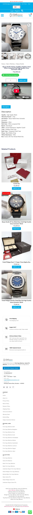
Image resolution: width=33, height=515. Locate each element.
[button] (28, 25)
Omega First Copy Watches (10, 494)
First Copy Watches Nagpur (9, 448)
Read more (16, 228)
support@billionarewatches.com (11, 380)
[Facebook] (4, 387)
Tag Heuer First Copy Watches (10, 497)
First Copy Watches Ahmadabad (10, 437)
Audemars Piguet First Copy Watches (12, 468)
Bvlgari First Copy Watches (23, 497)
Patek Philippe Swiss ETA (9, 479)
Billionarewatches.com (9, 506)
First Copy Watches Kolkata (9, 440)
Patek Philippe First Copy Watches (11, 471)
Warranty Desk (6, 414)
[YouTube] (13, 387)
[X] (10, 387)
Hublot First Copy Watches (16, 499)
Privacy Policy (6, 400)
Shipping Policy (6, 409)
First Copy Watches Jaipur (9, 451)
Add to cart (23, 80)
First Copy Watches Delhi (9, 426)
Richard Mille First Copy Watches (10, 474)
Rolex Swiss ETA (7, 477)
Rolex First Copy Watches (9, 463)
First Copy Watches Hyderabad (10, 443)
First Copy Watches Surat (9, 434)
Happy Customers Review (9, 419)
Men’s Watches (10, 64)
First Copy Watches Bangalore (10, 429)
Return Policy (6, 403)
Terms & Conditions (7, 411)
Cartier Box (16, 183)
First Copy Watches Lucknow (10, 445)
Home (3, 64)
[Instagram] (7, 387)
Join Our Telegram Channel (12, 368)
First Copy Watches (19, 363)
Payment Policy (6, 406)
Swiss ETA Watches (7, 460)
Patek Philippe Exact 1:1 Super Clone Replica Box (16, 262)
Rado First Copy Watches (9, 466)
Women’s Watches (20, 490)
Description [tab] (6, 107)
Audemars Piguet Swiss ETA (9, 482)
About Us (5, 398)
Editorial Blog (6, 417)
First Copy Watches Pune (9, 432)
